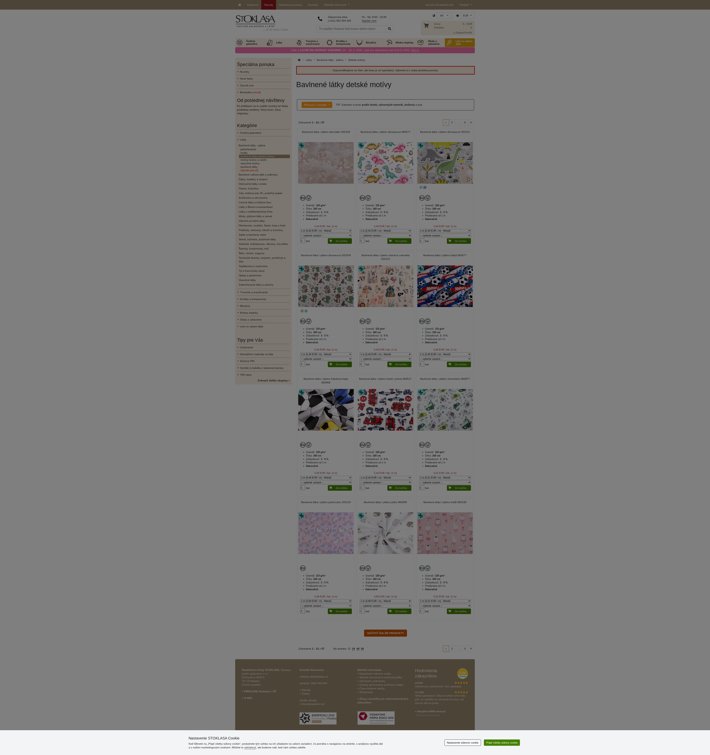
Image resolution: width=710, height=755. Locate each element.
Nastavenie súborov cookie (463, 742)
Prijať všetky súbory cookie (502, 742)
